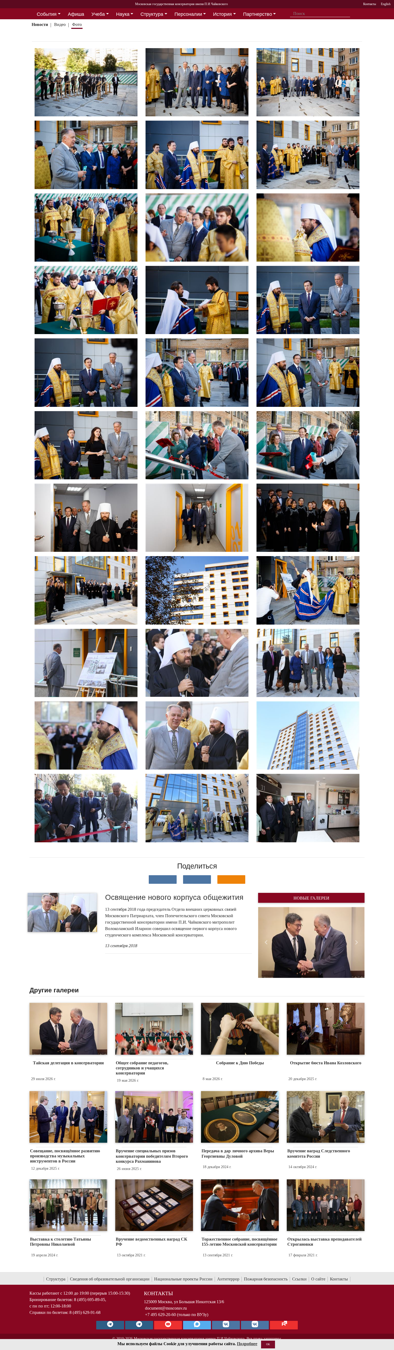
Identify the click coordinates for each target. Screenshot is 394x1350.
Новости (40, 24)
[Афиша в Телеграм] (284, 1325)
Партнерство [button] (257, 14)
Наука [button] (122, 14)
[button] (266, 942)
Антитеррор (228, 1279)
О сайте (318, 1279)
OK (268, 1344)
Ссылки (299, 1279)
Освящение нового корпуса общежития (174, 897)
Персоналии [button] (188, 14)
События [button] (47, 14)
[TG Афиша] (139, 1325)
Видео (60, 24)
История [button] (222, 14)
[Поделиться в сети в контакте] (163, 879)
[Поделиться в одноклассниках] (231, 879)
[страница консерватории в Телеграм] (110, 1325)
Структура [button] (151, 14)
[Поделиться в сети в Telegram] (197, 879)
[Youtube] (168, 1325)
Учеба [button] (98, 14)
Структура (55, 1279)
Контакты (339, 1279)
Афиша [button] (76, 14)
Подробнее (247, 1343)
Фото (77, 24)
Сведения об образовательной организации (110, 1279)
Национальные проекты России (183, 1279)
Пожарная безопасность (266, 1279)
